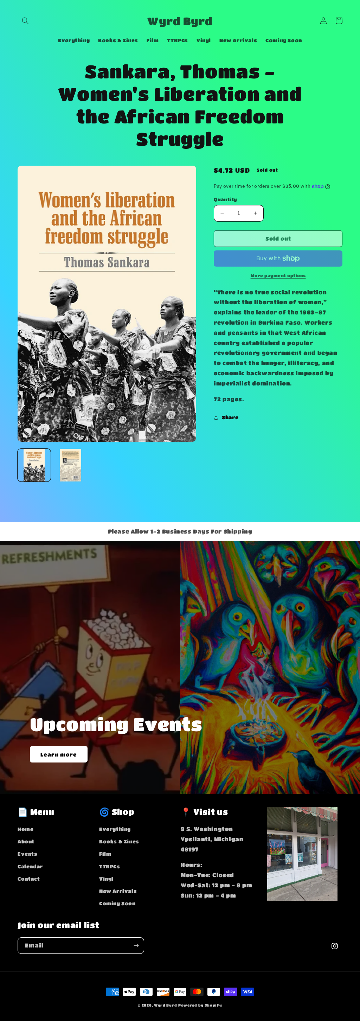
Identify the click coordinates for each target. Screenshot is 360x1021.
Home (25, 829)
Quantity (225, 199)
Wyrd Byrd (165, 1005)
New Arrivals (118, 891)
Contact (29, 878)
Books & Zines (119, 841)
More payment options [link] (278, 275)
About (26, 841)
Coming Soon (117, 903)
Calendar (30, 866)
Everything (115, 829)
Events (28, 853)
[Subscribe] (136, 945)
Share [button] (230, 417)
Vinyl (106, 878)
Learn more (58, 754)
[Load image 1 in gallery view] (34, 465)
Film (105, 853)
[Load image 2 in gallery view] (70, 465)
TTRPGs (109, 866)
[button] (25, 20)
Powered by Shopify (200, 1005)
